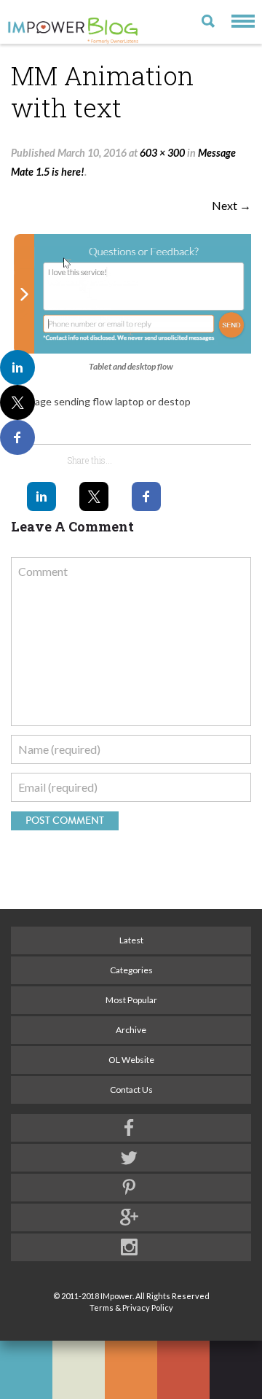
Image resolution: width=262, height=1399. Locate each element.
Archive (131, 1029)
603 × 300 (162, 153)
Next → (231, 205)
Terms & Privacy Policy (131, 1307)
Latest (131, 940)
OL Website (131, 1059)
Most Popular (131, 999)
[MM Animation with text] (131, 293)
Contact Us (131, 1089)
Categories (131, 970)
